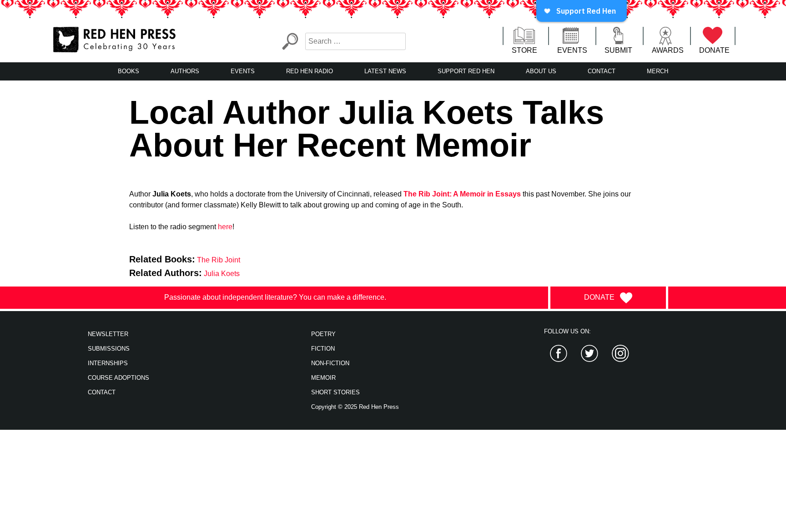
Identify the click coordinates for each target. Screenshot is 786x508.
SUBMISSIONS (109, 348)
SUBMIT (618, 50)
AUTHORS (185, 71)
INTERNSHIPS (108, 363)
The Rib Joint (218, 260)
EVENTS (572, 50)
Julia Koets (222, 273)
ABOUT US (541, 71)
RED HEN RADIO (309, 71)
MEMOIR (323, 377)
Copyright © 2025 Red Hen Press (355, 406)
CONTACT (601, 71)
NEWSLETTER (108, 334)
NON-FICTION (330, 363)
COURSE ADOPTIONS (118, 377)
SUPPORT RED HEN (466, 71)
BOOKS (128, 71)
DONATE (714, 50)
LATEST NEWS (385, 71)
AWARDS (668, 50)
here (225, 227)
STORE (524, 50)
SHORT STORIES (335, 392)
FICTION (323, 348)
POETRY (323, 334)
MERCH (657, 71)
